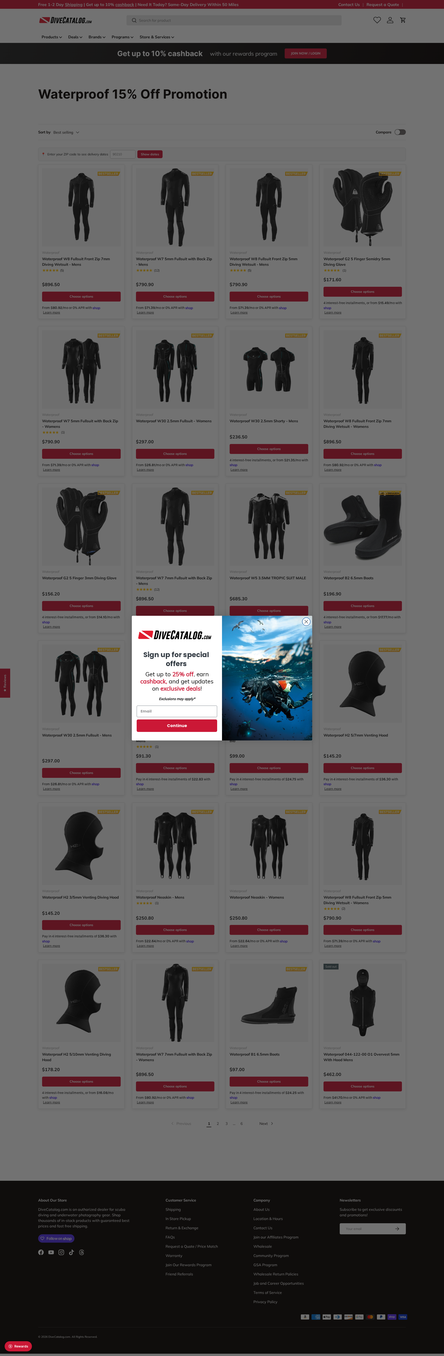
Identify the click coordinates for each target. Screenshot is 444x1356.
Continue (177, 725)
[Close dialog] (306, 622)
